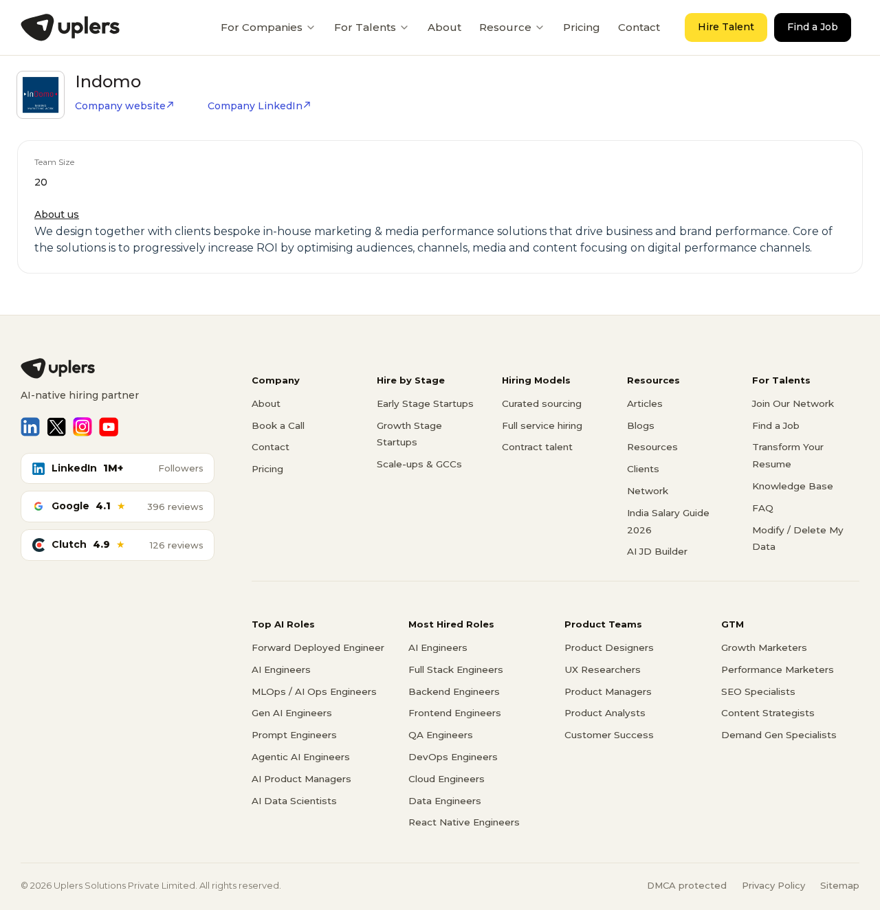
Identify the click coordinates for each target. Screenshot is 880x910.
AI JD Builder (657, 551)
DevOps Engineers (453, 756)
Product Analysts (605, 712)
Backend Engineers (454, 691)
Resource (505, 27)
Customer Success (609, 734)
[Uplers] (70, 27)
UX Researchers (602, 669)
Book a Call (278, 425)
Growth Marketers (764, 647)
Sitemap (839, 885)
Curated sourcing (542, 403)
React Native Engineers (464, 822)
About (444, 27)
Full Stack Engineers (455, 669)
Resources (652, 446)
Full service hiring (542, 425)
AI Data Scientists (294, 800)
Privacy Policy (773, 885)
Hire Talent (726, 27)
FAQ (762, 507)
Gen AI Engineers (292, 712)
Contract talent (537, 446)
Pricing (581, 27)
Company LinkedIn (255, 106)
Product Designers (609, 647)
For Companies (261, 27)
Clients (643, 468)
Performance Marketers (777, 669)
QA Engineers (440, 734)
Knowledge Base (792, 485)
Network (647, 490)
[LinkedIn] (30, 426)
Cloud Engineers (446, 778)
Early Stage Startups (425, 403)
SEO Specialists (758, 691)
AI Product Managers (301, 778)
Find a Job (812, 27)
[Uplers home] (117, 368)
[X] (56, 426)
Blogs (640, 425)
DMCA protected (687, 885)
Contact (639, 27)
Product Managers (608, 691)
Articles (645, 403)
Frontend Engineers (454, 712)
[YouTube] (108, 426)
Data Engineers (444, 800)
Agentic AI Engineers (301, 756)
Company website (120, 106)
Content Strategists (768, 712)
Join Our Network (793, 403)
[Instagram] (82, 426)
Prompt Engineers (294, 734)
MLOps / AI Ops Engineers (314, 691)
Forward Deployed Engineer (318, 647)
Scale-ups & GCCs (419, 463)
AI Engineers (281, 669)
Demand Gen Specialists (779, 734)
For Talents (365, 27)
